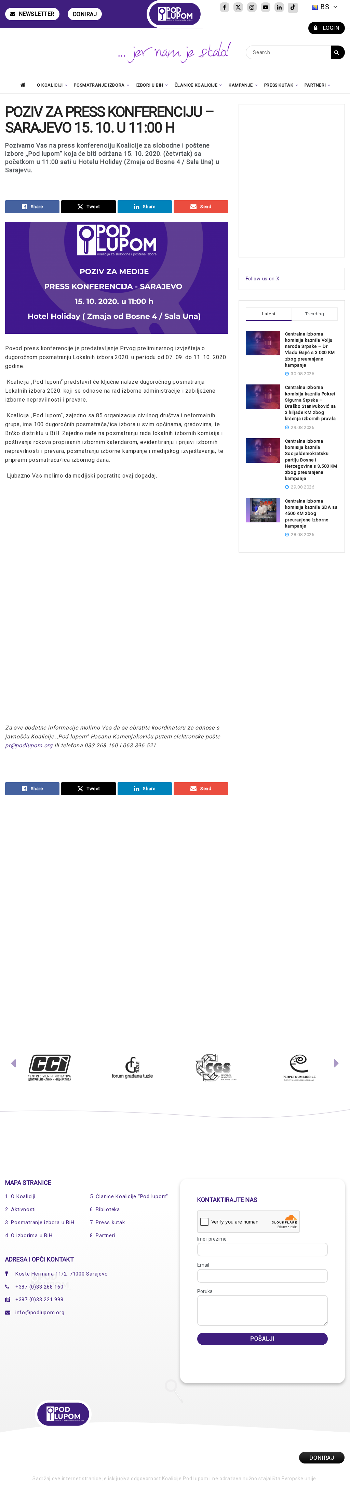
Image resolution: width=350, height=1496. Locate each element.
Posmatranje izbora (99, 85)
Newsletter (36, 14)
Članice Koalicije (196, 85)
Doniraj (85, 14)
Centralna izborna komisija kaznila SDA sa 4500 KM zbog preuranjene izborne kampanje (311, 513)
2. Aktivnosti (20, 1209)
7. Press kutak (107, 1222)
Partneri (315, 85)
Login (330, 28)
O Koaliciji (50, 85)
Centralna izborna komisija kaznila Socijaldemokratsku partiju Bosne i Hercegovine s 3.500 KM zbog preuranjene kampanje (311, 460)
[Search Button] (338, 52)
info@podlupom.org (40, 1312)
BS (325, 7)
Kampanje (241, 85)
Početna (25, 84)
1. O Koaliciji (20, 1196)
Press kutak (279, 85)
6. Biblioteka (105, 1209)
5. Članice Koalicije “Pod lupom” (129, 1196)
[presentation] (13, 1065)
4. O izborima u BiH (28, 1235)
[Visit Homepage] (175, 14)
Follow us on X (263, 278)
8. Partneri (102, 1235)
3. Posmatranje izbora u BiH (39, 1222)
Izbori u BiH (149, 85)
